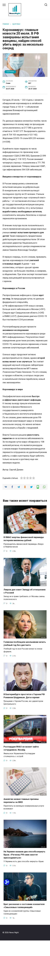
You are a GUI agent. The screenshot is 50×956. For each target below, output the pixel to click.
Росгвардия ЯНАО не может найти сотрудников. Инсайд (21, 748)
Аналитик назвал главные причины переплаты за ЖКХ (21, 800)
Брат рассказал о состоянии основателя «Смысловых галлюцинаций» (24, 906)
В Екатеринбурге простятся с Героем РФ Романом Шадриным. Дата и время (24, 696)
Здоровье (10, 72)
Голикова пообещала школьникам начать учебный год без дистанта (25, 643)
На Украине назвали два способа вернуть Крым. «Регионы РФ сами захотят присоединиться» (24, 854)
